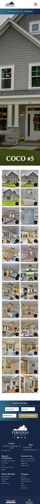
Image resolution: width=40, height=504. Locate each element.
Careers (23, 486)
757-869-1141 (5, 451)
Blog (22, 483)
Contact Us (24, 488)
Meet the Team (25, 479)
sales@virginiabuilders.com (31, 450)
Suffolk (3, 481)
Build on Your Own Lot (27, 461)
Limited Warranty (26, 481)
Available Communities (8, 461)
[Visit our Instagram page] (21, 437)
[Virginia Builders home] (15, 4)
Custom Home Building (28, 459)
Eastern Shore (5, 483)
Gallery (3, 470)
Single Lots (24, 463)
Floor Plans (4, 463)
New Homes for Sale (7, 467)
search (28, 416)
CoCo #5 (20, 158)
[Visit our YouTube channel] (17, 437)
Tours (3, 465)
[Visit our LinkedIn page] (25, 437)
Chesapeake (4, 479)
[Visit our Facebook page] (14, 437)
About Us (24, 477)
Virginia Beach (5, 477)
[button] (11, 179)
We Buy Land (25, 465)
